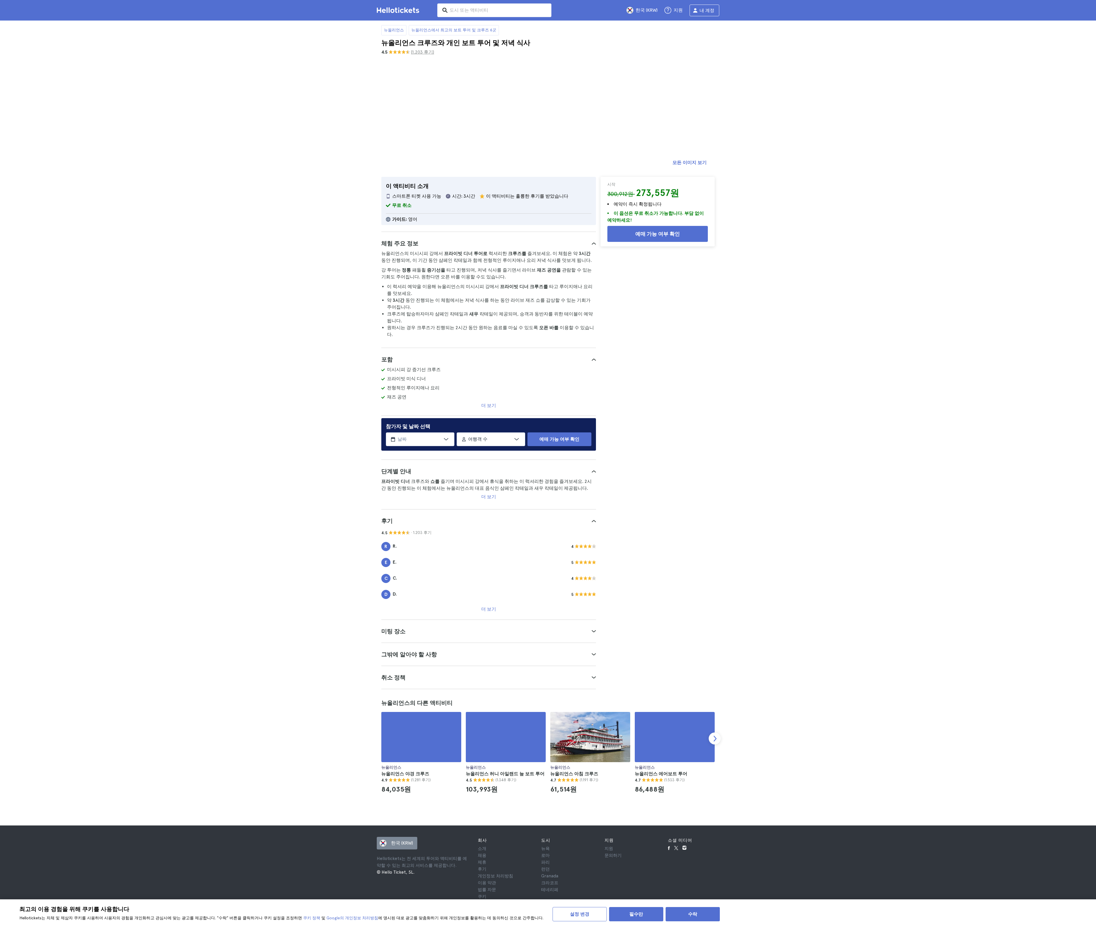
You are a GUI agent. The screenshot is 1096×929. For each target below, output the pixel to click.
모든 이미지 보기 (689, 162)
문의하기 (613, 855)
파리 (545, 862)
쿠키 (482, 896)
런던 (545, 869)
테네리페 (549, 889)
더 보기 (488, 405)
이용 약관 (487, 882)
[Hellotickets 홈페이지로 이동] (399, 10)
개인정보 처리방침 (495, 876)
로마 (545, 855)
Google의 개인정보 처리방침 (352, 918)
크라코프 (549, 882)
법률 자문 (487, 889)
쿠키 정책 (311, 918)
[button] (488, 243)
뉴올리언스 (394, 30)
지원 (609, 848)
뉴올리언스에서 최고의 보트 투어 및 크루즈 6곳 (453, 30)
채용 (482, 855)
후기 (482, 869)
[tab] (488, 243)
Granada (549, 876)
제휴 (482, 862)
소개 (482, 848)
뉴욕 (545, 848)
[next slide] (715, 738)
